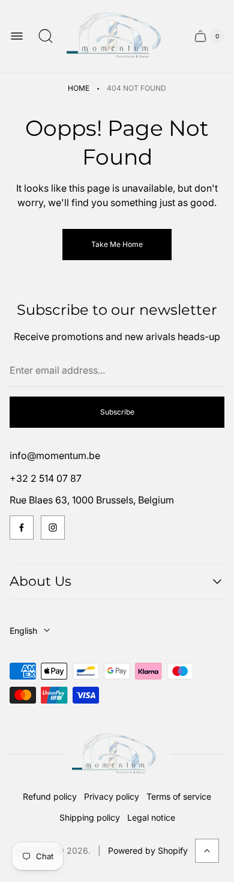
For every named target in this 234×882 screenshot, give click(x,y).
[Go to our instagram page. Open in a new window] (53, 528)
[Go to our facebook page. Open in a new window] (22, 528)
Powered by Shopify (148, 850)
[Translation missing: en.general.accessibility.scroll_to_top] (207, 851)
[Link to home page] (116, 754)
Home (78, 88)
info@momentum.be (55, 455)
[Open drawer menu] (17, 36)
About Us (40, 581)
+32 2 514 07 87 (46, 478)
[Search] (45, 36)
